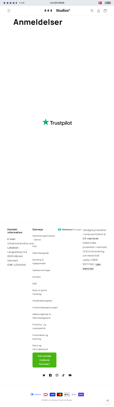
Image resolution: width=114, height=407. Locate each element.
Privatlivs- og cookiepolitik (39, 326)
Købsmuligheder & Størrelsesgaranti (42, 316)
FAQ (35, 246)
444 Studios (53, 400)
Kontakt (37, 276)
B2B (35, 283)
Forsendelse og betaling (40, 337)
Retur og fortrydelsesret (40, 347)
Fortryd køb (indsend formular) (44, 360)
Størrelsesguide (41, 253)
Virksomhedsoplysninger (45, 307)
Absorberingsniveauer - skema (44, 237)
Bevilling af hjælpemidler (39, 261)
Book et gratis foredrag (40, 292)
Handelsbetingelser (43, 300)
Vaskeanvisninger (41, 270)
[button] (9, 10)
